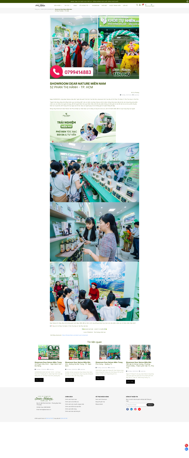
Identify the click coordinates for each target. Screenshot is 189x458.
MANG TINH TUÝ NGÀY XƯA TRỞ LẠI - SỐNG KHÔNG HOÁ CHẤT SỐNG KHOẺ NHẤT (94, 1)
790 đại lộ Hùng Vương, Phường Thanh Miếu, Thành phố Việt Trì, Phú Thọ (140, 366)
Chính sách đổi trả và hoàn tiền (73, 406)
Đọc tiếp (39, 380)
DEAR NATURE (49, 418)
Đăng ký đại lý (99, 404)
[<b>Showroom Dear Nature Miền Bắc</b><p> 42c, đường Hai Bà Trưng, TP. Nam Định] (79, 352)
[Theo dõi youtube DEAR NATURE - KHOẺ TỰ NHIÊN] (139, 409)
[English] (152, 5)
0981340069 (47, 407)
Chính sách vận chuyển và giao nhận (74, 404)
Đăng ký (150, 404)
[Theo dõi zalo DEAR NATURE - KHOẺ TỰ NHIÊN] (131, 409)
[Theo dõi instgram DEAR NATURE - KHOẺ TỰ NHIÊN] (135, 409)
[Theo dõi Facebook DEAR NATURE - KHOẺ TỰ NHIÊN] (127, 409)
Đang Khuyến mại (100, 401)
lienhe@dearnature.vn (45, 409)
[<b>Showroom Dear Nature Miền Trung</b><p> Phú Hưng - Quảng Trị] (110, 352)
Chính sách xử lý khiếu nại (71, 401)
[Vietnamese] (148, 5)
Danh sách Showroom (101, 399)
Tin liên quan (94, 342)
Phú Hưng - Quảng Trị (104, 364)
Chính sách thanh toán (71, 399)
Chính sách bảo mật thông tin (72, 411)
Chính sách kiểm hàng (71, 409)
